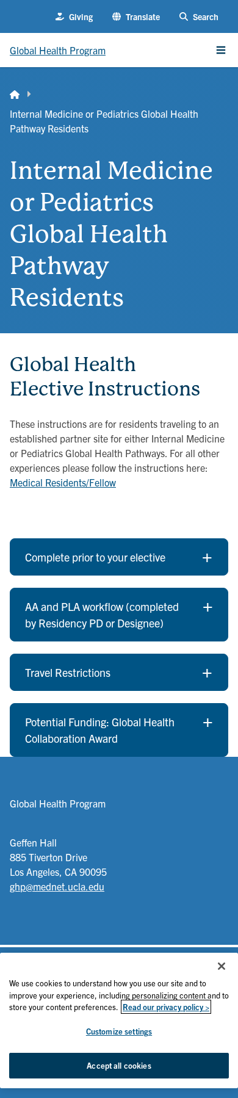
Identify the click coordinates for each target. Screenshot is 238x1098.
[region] (119, 1020)
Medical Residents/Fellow (63, 482)
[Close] (221, 966)
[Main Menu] (221, 50)
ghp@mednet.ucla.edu (57, 886)
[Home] (15, 94)
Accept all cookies (119, 1065)
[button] (136, 16)
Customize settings (119, 1031)
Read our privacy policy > (166, 1007)
